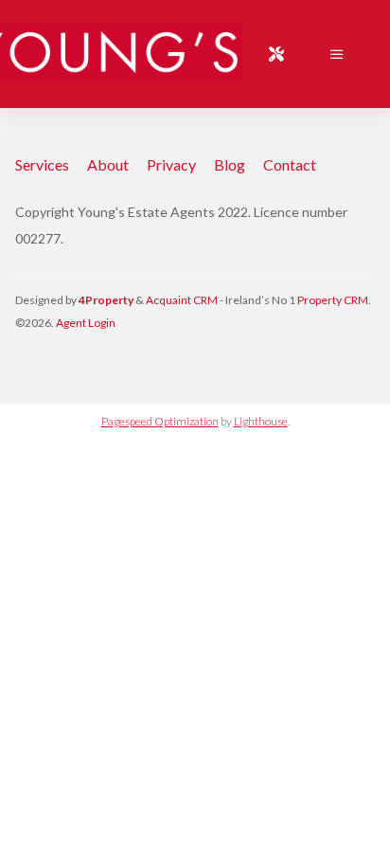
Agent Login (85, 323)
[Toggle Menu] (337, 54)
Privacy (171, 164)
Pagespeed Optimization (160, 421)
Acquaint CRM (182, 300)
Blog (229, 164)
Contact (289, 164)
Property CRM (332, 300)
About (108, 164)
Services (42, 164)
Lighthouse (261, 421)
